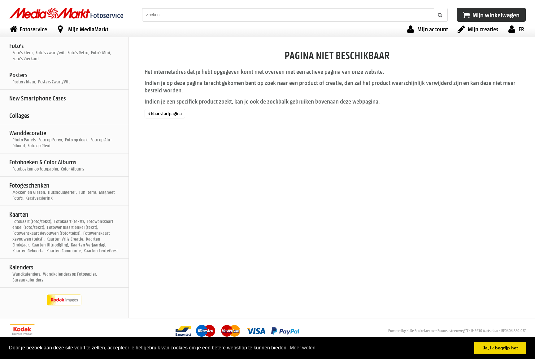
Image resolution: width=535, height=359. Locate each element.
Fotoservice (107, 15)
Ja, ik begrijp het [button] (500, 347)
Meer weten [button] (302, 347)
